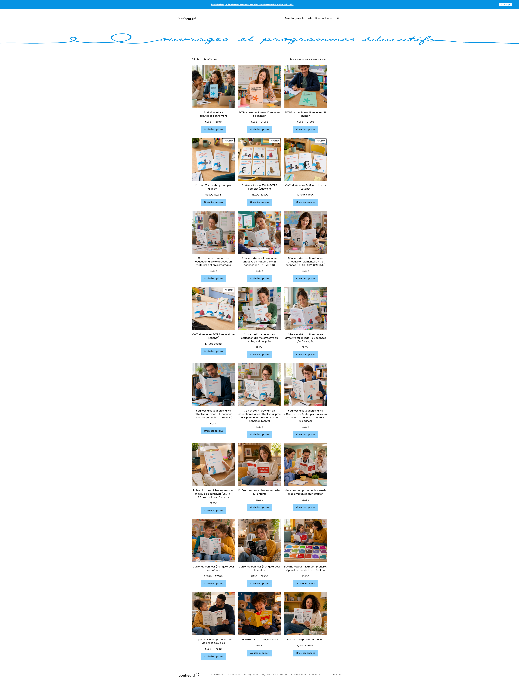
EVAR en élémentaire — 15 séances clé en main (259, 114)
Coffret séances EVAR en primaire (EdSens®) (305, 187)
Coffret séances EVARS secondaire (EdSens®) (213, 336)
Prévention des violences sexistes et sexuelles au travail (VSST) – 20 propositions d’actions (213, 494)
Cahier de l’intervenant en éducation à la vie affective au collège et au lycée (259, 338)
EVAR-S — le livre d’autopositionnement (213, 114)
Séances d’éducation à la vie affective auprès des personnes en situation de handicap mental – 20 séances (305, 416)
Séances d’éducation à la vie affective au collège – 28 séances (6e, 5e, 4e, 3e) (305, 338)
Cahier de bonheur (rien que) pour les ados (259, 568)
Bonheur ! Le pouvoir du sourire (305, 639)
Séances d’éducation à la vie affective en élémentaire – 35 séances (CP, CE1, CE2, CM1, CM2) (305, 261)
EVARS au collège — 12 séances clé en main (305, 114)
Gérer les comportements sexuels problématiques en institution (305, 492)
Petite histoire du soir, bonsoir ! (259, 639)
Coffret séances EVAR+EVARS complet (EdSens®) (259, 187)
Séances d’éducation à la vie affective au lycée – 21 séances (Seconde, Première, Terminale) (213, 414)
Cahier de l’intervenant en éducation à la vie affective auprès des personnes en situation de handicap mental (259, 416)
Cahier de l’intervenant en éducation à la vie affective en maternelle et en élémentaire (213, 261)
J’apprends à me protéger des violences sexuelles (213, 641)
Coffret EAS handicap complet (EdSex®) (213, 187)
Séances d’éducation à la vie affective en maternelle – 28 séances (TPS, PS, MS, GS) (259, 261)
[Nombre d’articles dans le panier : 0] (338, 18)
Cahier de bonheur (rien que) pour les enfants (213, 568)
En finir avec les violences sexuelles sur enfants (259, 492)
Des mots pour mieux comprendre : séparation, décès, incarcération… (305, 568)
